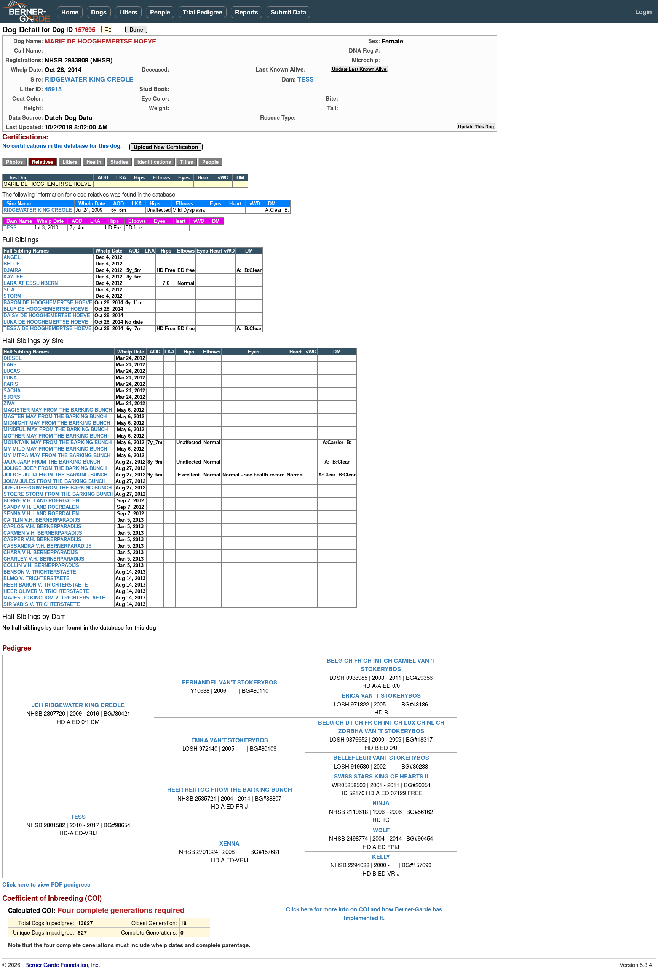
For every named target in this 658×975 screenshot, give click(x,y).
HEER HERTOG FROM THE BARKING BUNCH (229, 789)
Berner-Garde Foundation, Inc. (62, 965)
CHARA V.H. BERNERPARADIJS (40, 552)
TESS (305, 79)
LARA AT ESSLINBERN (30, 283)
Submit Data (288, 12)
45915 (53, 88)
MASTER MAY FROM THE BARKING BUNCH (55, 416)
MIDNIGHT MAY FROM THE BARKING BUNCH (56, 423)
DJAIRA (12, 270)
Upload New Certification (166, 147)
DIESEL (12, 358)
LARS (10, 365)
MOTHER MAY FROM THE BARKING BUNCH (55, 436)
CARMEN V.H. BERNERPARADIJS (42, 533)
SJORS (11, 397)
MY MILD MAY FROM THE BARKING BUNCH (55, 449)
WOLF (381, 830)
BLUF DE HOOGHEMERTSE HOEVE (45, 309)
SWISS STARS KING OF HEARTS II (381, 776)
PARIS (10, 384)
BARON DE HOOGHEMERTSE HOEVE (48, 302)
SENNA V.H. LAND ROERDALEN (41, 513)
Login (643, 11)
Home (69, 12)
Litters (128, 12)
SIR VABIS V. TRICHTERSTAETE (41, 604)
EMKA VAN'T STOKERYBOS (229, 740)
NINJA (381, 803)
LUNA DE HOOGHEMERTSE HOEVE (45, 322)
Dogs (99, 12)
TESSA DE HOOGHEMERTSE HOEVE (47, 328)
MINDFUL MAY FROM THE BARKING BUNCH (55, 429)
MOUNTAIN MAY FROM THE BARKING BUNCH (57, 442)
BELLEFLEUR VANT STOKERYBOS (381, 757)
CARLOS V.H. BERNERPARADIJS (42, 526)
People (160, 12)
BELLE (11, 264)
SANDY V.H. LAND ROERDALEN (41, 507)
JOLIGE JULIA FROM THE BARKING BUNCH (55, 475)
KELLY (381, 856)
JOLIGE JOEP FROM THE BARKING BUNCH (55, 468)
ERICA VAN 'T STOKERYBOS (381, 695)
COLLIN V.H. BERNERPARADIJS (41, 565)
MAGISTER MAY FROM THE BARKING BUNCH (57, 410)
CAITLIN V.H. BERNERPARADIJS (41, 520)
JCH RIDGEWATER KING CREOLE (78, 705)
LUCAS (11, 371)
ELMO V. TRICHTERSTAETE (36, 578)
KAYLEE (13, 277)
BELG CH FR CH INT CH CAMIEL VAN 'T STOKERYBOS (381, 664)
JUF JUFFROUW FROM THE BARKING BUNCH (57, 488)
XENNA (229, 843)
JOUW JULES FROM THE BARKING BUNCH (54, 481)
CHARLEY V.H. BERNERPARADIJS (44, 559)
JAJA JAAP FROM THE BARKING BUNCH (51, 462)
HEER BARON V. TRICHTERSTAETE (45, 585)
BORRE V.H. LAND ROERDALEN (41, 500)
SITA (8, 289)
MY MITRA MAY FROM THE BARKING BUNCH (56, 455)
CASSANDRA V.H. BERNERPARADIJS (47, 546)
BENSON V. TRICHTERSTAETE (39, 572)
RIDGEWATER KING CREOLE (89, 79)
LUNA (10, 377)
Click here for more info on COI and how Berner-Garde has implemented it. (364, 913)
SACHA (12, 390)
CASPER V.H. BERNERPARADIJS (42, 539)
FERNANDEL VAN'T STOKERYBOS (229, 682)
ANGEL (12, 257)
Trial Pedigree (202, 12)
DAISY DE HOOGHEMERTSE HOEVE (46, 315)
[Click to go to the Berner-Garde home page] (28, 10)
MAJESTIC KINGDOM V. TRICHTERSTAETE (54, 598)
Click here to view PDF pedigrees (46, 885)
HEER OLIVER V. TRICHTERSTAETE (46, 591)
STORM (12, 296)
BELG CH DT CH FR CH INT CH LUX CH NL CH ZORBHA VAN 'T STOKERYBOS (381, 726)
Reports (246, 12)
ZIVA (8, 403)
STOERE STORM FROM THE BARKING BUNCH (58, 494)
